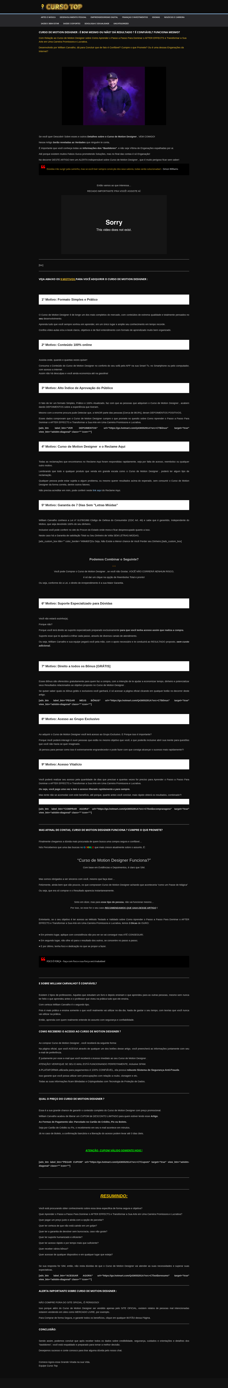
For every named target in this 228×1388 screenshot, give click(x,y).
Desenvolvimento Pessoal (73, 17)
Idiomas (156, 17)
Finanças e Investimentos (135, 17)
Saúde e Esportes (71, 23)
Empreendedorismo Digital (104, 17)
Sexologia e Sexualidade (97, 23)
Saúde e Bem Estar (50, 23)
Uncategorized (121, 23)
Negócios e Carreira (174, 17)
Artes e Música (48, 17)
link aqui (97, 490)
